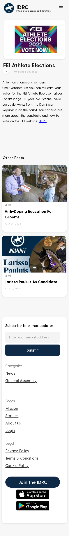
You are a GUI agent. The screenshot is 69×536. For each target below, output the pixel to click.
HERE (43, 121)
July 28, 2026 (13, 223)
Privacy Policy (17, 451)
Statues (11, 415)
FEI (7, 388)
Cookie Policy (17, 465)
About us (13, 423)
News (8, 205)
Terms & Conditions (21, 458)
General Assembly (21, 380)
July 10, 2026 (13, 288)
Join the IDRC (32, 482)
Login (10, 430)
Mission (11, 408)
